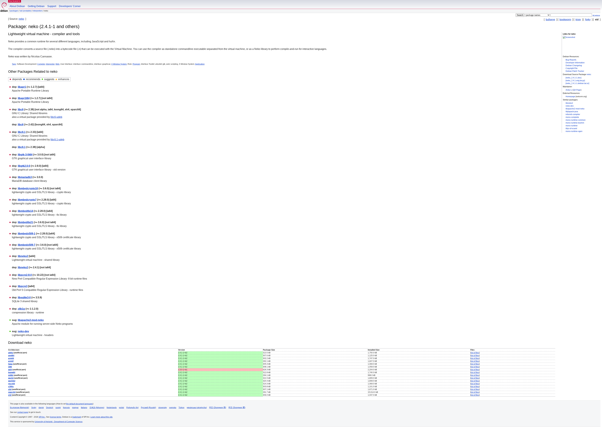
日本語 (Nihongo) (97, 407)
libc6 (21, 109)
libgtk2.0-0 (24, 166)
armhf (10, 361)
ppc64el (11, 381)
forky (588, 19)
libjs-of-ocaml (571, 128)
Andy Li (569, 90)
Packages (14, 1)
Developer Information (575, 63)
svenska (172, 407)
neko (21, 19)
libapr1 (22, 87)
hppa (10, 364)
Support (51, 6)
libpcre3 (22, 286)
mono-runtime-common (576, 120)
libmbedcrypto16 (28, 188)
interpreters (37, 11)
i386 (10, 367)
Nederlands (112, 407)
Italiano (84, 407)
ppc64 (11, 378)
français (66, 407)
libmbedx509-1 (26, 233)
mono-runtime (572, 126)
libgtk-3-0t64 (25, 154)
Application (200, 64)
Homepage (570, 96)
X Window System (119, 64)
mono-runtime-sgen (574, 131)
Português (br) (132, 407)
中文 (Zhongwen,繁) (236, 407)
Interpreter (50, 64)
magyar (75, 407)
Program (136, 64)
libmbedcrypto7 (27, 199)
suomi (58, 407)
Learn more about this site (101, 417)
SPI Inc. (42, 417)
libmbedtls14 (25, 211)
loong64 (11, 372)
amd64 (11, 355)
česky (33, 407)
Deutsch (49, 407)
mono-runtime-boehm (575, 123)
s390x (11, 386)
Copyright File (572, 68)
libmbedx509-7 (26, 245)
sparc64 (12, 392)
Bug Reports (571, 60)
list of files (475, 353)
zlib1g (21, 308)
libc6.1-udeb (57, 139)
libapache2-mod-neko (575, 109)
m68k (10, 375)
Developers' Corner (70, 6)
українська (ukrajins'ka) (197, 407)
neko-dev (570, 106)
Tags (14, 64)
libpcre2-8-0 (25, 275)
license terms (55, 417)
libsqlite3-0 (24, 297)
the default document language (79, 404)
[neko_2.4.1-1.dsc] (573, 78)
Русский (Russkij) (148, 407)
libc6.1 (22, 132)
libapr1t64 (24, 98)
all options (596, 15)
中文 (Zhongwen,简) (217, 407)
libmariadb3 (25, 177)
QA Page (577, 90)
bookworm (565, 19)
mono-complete (572, 117)
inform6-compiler (573, 114)
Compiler (41, 64)
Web (57, 64)
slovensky (162, 407)
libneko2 (569, 103)
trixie (578, 19)
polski (121, 407)
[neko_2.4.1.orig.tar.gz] (575, 80)
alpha (10, 353)
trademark (76, 417)
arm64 (11, 358)
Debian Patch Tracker (575, 71)
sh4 (9, 389)
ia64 (10, 370)
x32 (9, 395)
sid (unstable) (25, 11)
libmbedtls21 (25, 222)
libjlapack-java (572, 111)
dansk (41, 407)
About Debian (17, 6)
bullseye (550, 19)
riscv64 (11, 384)
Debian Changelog (574, 65)
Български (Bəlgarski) (19, 407)
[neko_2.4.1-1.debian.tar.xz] (577, 83)
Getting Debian (36, 6)
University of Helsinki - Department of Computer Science (58, 422)
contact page (22, 412)
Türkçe (181, 407)
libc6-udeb (56, 117)
